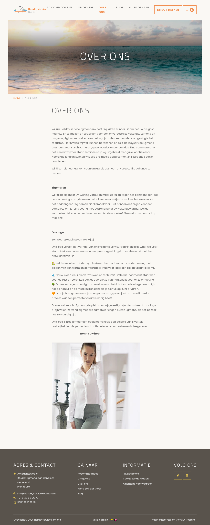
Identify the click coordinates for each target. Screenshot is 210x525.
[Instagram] (187, 475)
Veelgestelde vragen (136, 478)
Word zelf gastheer (89, 488)
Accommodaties (60, 7)
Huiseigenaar (139, 7)
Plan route (23, 486)
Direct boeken (168, 10)
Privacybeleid (131, 473)
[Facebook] (178, 475)
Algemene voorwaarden (137, 483)
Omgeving (86, 7)
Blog (120, 7)
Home (17, 98)
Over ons (102, 10)
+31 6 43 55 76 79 (27, 498)
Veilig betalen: (100, 519)
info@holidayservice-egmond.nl (36, 493)
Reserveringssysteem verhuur (168, 519)
